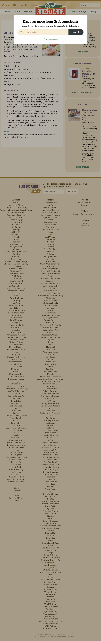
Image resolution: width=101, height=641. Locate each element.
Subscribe (76, 32)
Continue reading (50, 39)
